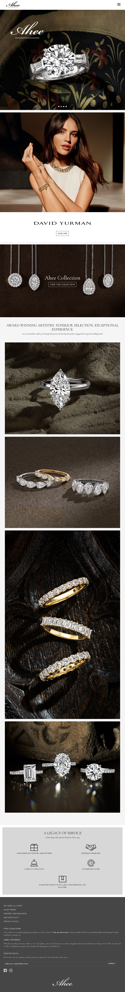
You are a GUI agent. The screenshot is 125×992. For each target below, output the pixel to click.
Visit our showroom (60, 932)
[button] (58, 106)
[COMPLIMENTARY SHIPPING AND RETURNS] (34, 842)
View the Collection (62, 284)
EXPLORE (62, 233)
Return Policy (11, 917)
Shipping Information (15, 913)
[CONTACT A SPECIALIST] (34, 858)
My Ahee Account (13, 906)
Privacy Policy (11, 921)
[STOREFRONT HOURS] (91, 858)
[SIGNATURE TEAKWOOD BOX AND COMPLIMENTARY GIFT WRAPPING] (62, 874)
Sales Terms (10, 909)
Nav (118, 4)
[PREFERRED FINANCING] (91, 842)
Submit (111, 963)
